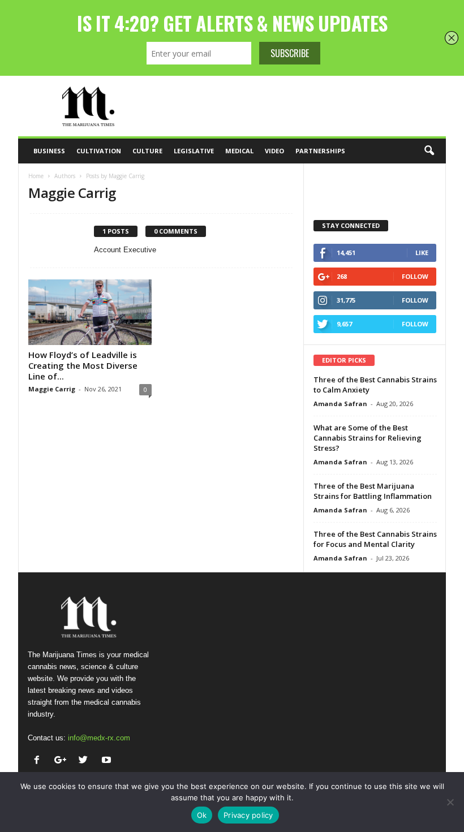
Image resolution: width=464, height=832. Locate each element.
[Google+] (62, 761)
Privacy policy (248, 815)
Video (274, 150)
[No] (450, 802)
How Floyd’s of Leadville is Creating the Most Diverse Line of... (83, 365)
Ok (202, 815)
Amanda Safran (340, 403)
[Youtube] (107, 761)
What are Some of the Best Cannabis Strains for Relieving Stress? (367, 438)
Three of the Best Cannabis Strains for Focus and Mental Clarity (375, 539)
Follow (415, 276)
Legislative (194, 150)
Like (421, 252)
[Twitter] (85, 761)
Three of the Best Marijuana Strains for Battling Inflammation (372, 491)
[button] (428, 151)
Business (49, 150)
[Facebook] (39, 761)
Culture (147, 150)
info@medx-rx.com (99, 738)
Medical (239, 150)
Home (36, 176)
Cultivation (98, 150)
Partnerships (320, 150)
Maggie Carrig (51, 389)
